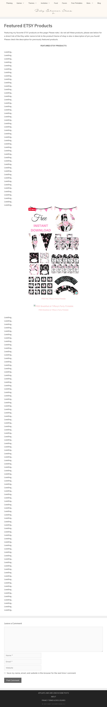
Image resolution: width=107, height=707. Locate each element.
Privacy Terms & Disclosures (53, 700)
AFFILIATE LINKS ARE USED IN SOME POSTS (53, 693)
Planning (9, 3)
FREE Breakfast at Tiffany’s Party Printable (53, 310)
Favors (64, 3)
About (53, 697)
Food (56, 3)
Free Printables (76, 3)
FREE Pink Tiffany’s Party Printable (53, 299)
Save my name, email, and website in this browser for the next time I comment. (41, 673)
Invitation (44, 3)
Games (19, 3)
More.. (89, 3)
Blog (99, 3)
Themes (31, 3)
